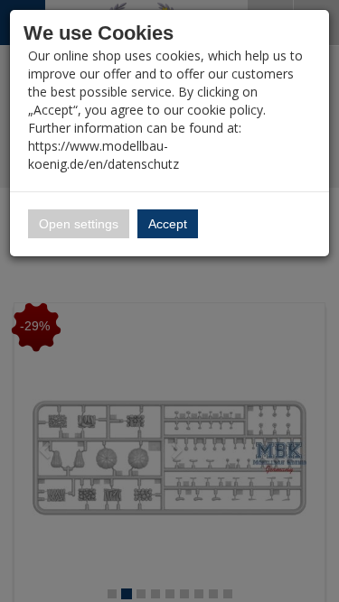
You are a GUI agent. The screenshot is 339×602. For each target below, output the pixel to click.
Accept (167, 224)
